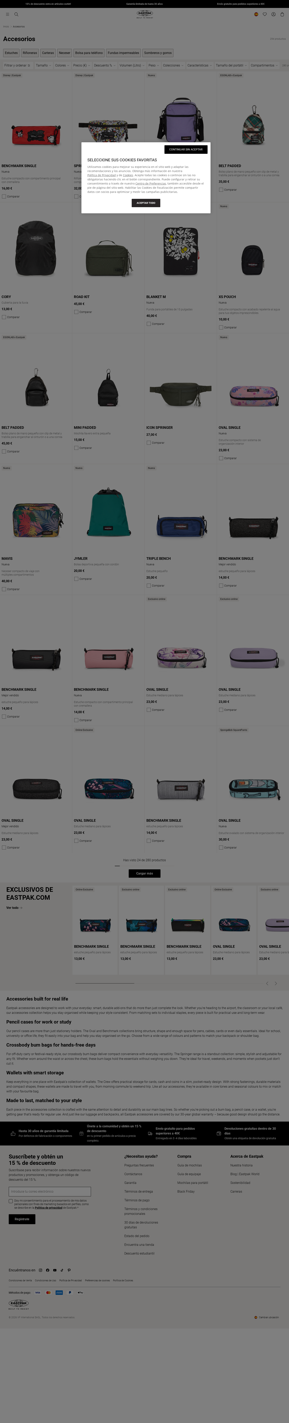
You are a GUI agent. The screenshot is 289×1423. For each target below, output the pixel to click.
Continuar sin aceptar (186, 149)
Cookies (128, 175)
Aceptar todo (146, 202)
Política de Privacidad (101, 175)
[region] (146, 177)
